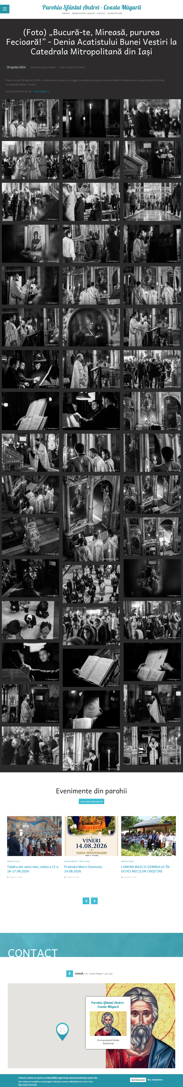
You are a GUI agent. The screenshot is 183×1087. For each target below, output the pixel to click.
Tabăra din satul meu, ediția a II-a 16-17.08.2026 (32, 869)
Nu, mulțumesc (155, 1080)
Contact (101, 13)
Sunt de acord (138, 1079)
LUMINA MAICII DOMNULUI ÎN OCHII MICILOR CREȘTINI (145, 869)
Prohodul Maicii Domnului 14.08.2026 (83, 869)
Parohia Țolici (13, 861)
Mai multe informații (27, 1084)
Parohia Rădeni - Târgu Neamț (77, 861)
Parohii (66, 13)
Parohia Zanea (127, 861)
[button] (62, 1031)
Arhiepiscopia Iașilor (83, 13)
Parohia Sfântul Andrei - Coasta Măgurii (91, 7)
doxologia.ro (42, 91)
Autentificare (114, 13)
